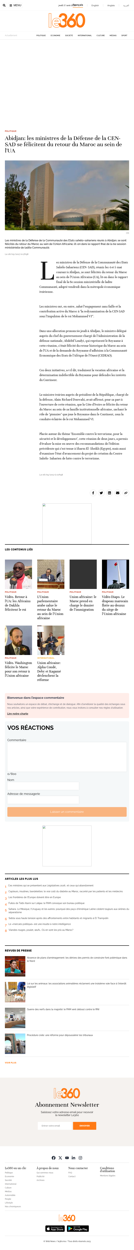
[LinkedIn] (74, 1158)
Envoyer (85, 1126)
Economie (55, 35)
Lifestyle (9, 1203)
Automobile (10, 1195)
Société (69, 35)
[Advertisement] (67, 80)
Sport (124, 35)
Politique (41, 35)
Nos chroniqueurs (13, 1206)
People (8, 1199)
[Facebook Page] (54, 1158)
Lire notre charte (17, 713)
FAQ (70, 1173)
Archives (40, 1180)
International (85, 35)
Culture (101, 35)
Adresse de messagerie (23, 793)
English (95, 5)
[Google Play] (78, 1228)
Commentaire (16, 740)
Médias (113, 35)
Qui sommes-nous (45, 1173)
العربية (126, 5)
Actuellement (11, 35)
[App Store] (55, 1228)
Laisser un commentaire (67, 811)
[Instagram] (80, 1158)
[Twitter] (60, 1158)
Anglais (111, 5)
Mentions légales (107, 1176)
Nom (10, 780)
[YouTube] (67, 1158)
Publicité (40, 1176)
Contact (71, 1176)
